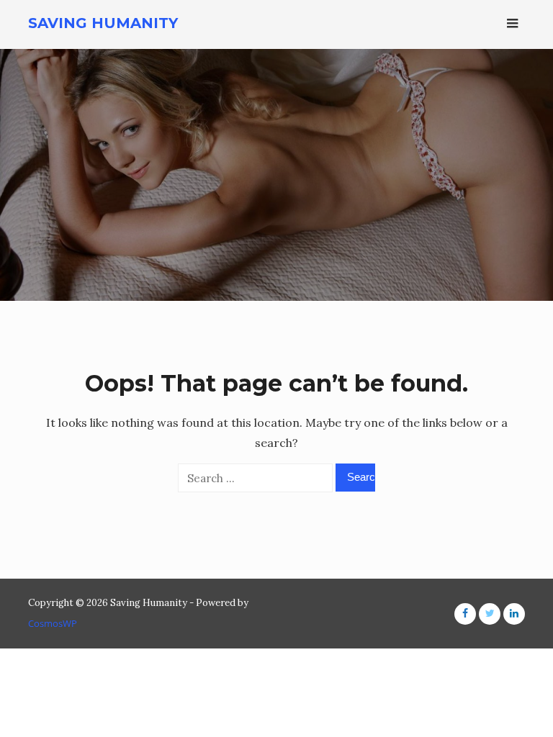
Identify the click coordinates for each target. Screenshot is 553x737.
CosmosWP (52, 623)
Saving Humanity (103, 23)
